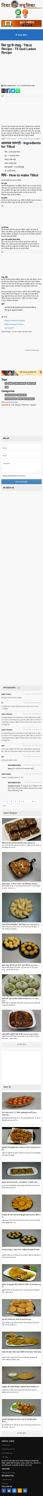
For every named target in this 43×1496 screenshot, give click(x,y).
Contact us (6, 1445)
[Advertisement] (21, 64)
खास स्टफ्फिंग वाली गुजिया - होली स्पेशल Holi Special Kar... (21, 924)
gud (6, 387)
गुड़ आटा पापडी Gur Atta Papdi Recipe (16, 1319)
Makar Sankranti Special (26, 399)
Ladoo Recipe (21, 395)
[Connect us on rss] (20, 1490)
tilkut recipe (31, 383)
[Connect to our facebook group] (9, 1490)
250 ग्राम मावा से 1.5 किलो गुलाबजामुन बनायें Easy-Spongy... (19, 1113)
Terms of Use (7, 1479)
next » (5, 806)
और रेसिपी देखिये (21, 1044)
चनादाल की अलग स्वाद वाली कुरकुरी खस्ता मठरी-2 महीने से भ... (21, 1215)
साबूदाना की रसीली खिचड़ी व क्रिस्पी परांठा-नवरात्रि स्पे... (21, 1386)
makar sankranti (20, 383)
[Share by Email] (3, 91)
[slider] (5, 405)
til (6, 383)
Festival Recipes (10, 399)
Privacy (5, 1483)
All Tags (5, 1457)
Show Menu (22, 35)
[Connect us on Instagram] (25, 1490)
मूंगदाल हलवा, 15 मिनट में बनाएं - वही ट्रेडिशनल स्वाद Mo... (20, 883)
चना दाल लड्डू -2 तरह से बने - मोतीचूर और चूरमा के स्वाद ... (20, 1250)
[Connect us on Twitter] (14, 1490)
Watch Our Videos (9, 1473)
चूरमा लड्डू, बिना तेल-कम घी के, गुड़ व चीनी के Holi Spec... (20, 965)
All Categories (8, 1453)
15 (33, 801)
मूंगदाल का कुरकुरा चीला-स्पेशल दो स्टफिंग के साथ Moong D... (21, 1285)
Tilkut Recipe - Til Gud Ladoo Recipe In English (24, 139)
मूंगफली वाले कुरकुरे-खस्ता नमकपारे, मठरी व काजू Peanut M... (21, 1148)
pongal (10, 383)
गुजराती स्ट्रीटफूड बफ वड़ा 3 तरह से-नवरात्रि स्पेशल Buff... (19, 1420)
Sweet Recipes (10, 395)
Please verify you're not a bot (14, 476)
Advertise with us (9, 1449)
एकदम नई (7, 1087)
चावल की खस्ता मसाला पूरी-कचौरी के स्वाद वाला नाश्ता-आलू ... (21, 1353)
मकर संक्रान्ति (9, 328)
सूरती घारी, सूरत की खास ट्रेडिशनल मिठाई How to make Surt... (20, 999)
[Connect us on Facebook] (4, 1490)
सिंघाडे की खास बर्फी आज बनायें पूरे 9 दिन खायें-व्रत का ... (19, 843)
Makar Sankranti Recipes (15, 320)
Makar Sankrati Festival (14, 324)
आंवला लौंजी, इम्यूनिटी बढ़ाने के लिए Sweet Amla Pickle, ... (21, 1034)
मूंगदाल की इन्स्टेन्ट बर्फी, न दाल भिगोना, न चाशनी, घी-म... (20, 1182)
